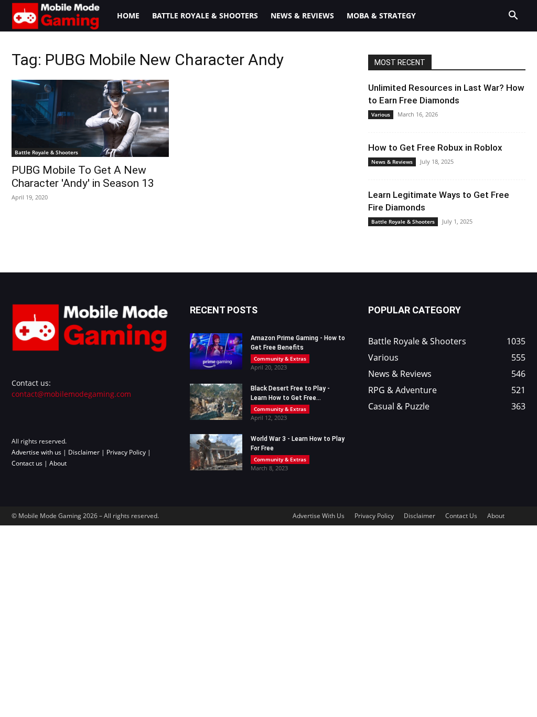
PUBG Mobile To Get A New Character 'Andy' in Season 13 (83, 176)
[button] (512, 17)
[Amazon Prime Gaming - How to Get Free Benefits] (216, 351)
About (58, 463)
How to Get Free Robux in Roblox (435, 147)
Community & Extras (280, 358)
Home (128, 15)
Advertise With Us (319, 515)
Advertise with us (36, 452)
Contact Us (461, 515)
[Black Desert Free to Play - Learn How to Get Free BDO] (216, 402)
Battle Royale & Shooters (205, 15)
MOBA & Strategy (381, 15)
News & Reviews (302, 15)
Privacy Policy (126, 452)
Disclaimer (84, 452)
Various (380, 114)
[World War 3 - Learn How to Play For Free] (216, 452)
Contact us (27, 463)
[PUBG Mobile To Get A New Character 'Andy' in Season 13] (90, 118)
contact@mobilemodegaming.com (71, 394)
